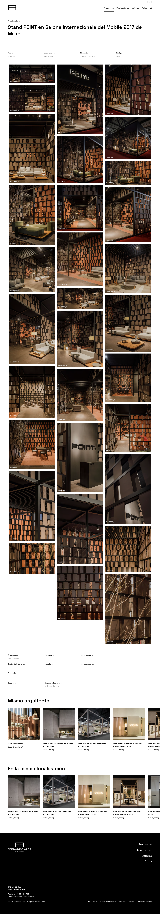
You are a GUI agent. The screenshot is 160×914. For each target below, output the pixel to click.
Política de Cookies (126, 901)
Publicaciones (123, 8)
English (149, 2)
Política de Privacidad (108, 901)
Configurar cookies (144, 901)
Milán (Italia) (48, 56)
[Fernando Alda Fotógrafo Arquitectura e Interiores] (12, 7)
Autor (144, 8)
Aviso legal (92, 901)
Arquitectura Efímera (88, 56)
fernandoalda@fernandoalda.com (21, 896)
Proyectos (109, 8)
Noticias (135, 8)
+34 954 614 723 (22, 894)
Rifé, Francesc (13, 659)
